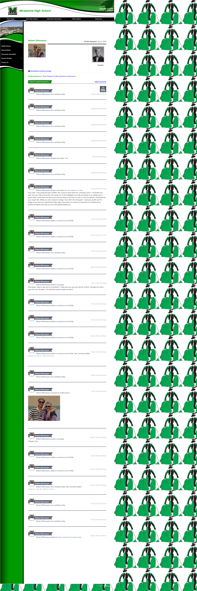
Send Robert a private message (41, 71)
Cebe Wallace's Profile (75, 190)
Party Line (98, 19)
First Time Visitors (30, 19)
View (66, 158)
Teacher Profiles (6, 58)
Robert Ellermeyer (42, 91)
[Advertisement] (11, 109)
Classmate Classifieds (8, 54)
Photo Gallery (76, 19)
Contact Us (5, 62)
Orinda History (5, 46)
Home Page (10, 19)
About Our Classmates (53, 19)
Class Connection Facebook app (69, 537)
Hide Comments (100, 82)
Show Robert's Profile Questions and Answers (59, 76)
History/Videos (6, 50)
